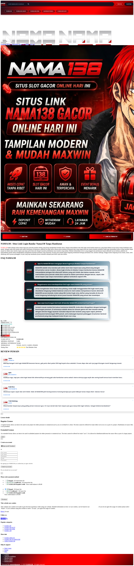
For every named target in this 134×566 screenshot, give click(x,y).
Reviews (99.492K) (12, 44)
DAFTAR (24, 237)
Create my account (6, 466)
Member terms (8, 558)
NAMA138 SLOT (62, 11)
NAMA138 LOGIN (21, 11)
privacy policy (94, 507)
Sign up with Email (7, 449)
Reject (3, 511)
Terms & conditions (10, 556)
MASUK (120, 4)
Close (2, 436)
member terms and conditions (40, 463)
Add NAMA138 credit (11, 496)
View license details (6, 324)
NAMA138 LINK (34, 11)
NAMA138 (9, 11)
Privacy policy (8, 559)
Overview (3, 44)
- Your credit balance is (23, 485)
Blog (5, 551)
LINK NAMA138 (9, 541)
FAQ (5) (32, 44)
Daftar (129, 4)
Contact (6, 555)
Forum (6, 550)
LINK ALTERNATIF (111, 237)
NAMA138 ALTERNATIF (12, 539)
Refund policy (8, 561)
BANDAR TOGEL (48, 11)
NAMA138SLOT (9, 538)
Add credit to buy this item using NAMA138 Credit (19, 486)
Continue (4, 499)
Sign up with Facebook (8, 446)
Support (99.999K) (24, 44)
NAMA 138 (7, 531)
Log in (19, 470)
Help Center (7, 548)
